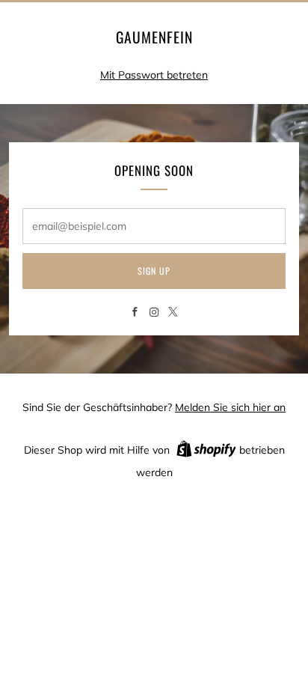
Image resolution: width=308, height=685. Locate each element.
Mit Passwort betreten (154, 75)
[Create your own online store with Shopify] (206, 451)
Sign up (154, 270)
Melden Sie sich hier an (230, 407)
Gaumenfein (154, 37)
